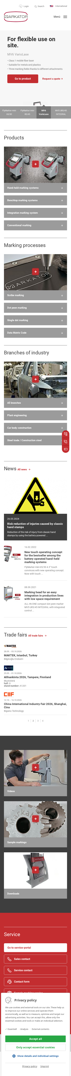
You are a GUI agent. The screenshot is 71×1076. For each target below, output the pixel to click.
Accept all (35, 1039)
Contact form (22, 981)
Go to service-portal (19, 947)
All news (22, 469)
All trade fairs (35, 635)
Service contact (23, 970)
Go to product (23, 78)
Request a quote (51, 78)
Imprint (44, 1066)
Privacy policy (29, 1066)
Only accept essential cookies (35, 1047)
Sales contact (22, 959)
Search (41, 6)
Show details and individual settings (38, 1056)
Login (26, 6)
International (61, 6)
